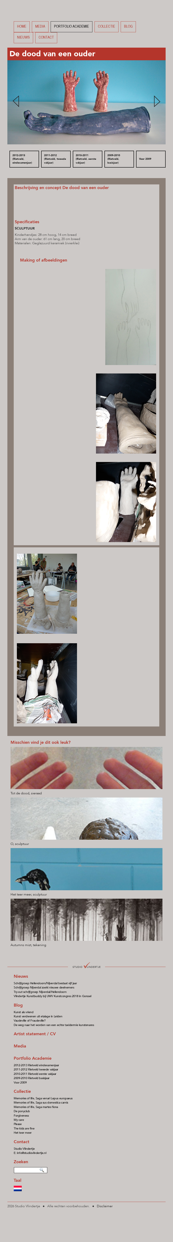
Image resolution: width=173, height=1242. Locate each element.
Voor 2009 (145, 159)
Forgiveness (21, 1116)
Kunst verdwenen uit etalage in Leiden (38, 1016)
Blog (128, 26)
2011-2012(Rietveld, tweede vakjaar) (55, 159)
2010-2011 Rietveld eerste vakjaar (35, 1074)
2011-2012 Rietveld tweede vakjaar (36, 1069)
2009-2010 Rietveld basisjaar (32, 1078)
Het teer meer (23, 1133)
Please (18, 1124)
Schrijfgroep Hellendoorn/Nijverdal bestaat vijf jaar (45, 983)
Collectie (106, 26)
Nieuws (23, 37)
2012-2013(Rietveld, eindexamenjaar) (22, 159)
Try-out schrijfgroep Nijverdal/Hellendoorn (40, 992)
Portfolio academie (71, 26)
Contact (46, 37)
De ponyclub (22, 1111)
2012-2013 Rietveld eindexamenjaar (36, 1065)
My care (19, 1120)
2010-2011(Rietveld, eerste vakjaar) (86, 159)
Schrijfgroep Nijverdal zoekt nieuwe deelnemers (44, 988)
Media (40, 26)
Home (21, 26)
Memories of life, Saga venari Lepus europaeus (43, 1098)
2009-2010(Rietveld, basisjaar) (113, 159)
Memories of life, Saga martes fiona (36, 1107)
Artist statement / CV (35, 1034)
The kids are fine (24, 1129)
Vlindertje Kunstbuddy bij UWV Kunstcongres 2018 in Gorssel (52, 996)
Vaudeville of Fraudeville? (30, 1021)
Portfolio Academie (32, 1058)
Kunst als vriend (24, 1012)
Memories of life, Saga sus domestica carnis (41, 1103)
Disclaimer (105, 1206)
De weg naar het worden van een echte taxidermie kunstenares (54, 1025)
